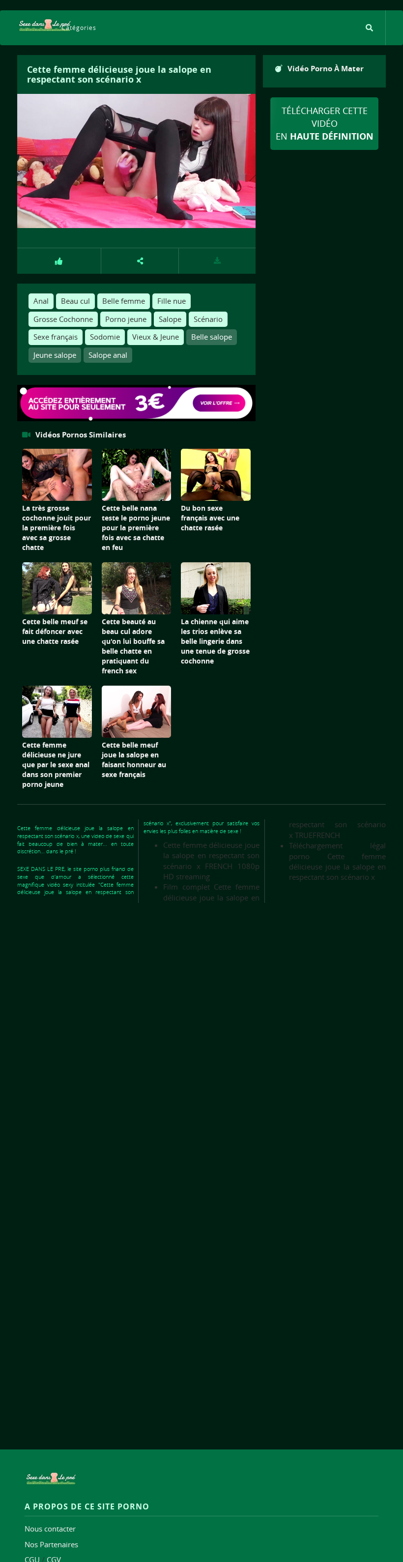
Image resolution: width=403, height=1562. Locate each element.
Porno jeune (125, 319)
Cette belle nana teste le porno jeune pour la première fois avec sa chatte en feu (136, 527)
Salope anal (107, 355)
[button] (140, 261)
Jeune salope (54, 355)
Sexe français (55, 337)
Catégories (78, 27)
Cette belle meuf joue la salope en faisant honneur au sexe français (134, 759)
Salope (170, 319)
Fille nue (171, 301)
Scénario (208, 319)
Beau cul (75, 301)
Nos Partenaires (51, 1544)
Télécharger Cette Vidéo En (325, 123)
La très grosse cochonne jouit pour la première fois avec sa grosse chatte (56, 527)
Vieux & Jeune (155, 337)
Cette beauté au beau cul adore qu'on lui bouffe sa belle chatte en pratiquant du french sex (133, 646)
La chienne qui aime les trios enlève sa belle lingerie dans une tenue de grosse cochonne (215, 641)
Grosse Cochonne (63, 319)
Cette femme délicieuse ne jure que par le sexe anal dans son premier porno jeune (55, 764)
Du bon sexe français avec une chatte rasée (210, 517)
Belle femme (123, 301)
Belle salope (211, 337)
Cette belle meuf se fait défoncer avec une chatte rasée (54, 631)
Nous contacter (50, 1528)
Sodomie (105, 337)
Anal (41, 301)
